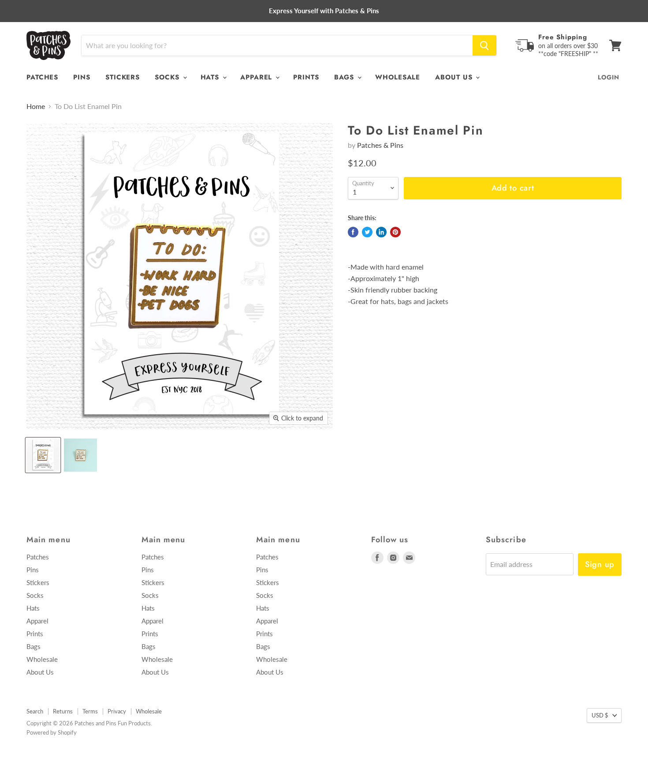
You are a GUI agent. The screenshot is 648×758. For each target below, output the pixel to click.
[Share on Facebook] (353, 232)
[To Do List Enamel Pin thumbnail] (43, 455)
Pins (81, 77)
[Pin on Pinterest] (395, 232)
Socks (168, 77)
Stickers (122, 77)
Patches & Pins (380, 145)
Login (608, 77)
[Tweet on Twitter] (367, 232)
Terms (90, 711)
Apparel (257, 77)
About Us (455, 77)
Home (35, 106)
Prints (306, 77)
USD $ (600, 715)
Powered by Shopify (51, 732)
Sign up (599, 564)
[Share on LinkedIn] (381, 232)
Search (34, 711)
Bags (345, 77)
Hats (211, 77)
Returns (63, 711)
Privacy (117, 711)
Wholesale (397, 77)
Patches (42, 77)
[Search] (484, 45)
